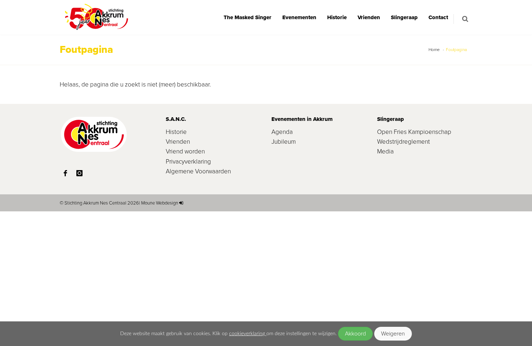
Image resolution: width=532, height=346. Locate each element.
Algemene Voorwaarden (198, 171)
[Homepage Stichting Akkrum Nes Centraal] (96, 17)
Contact (438, 17)
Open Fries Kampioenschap (414, 131)
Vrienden (369, 17)
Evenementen (299, 17)
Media (385, 151)
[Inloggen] (181, 202)
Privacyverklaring (188, 161)
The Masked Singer (247, 17)
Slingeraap (404, 17)
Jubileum (283, 141)
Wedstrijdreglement (403, 141)
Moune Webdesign (159, 202)
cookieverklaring (247, 333)
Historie (337, 17)
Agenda (282, 131)
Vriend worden (185, 151)
